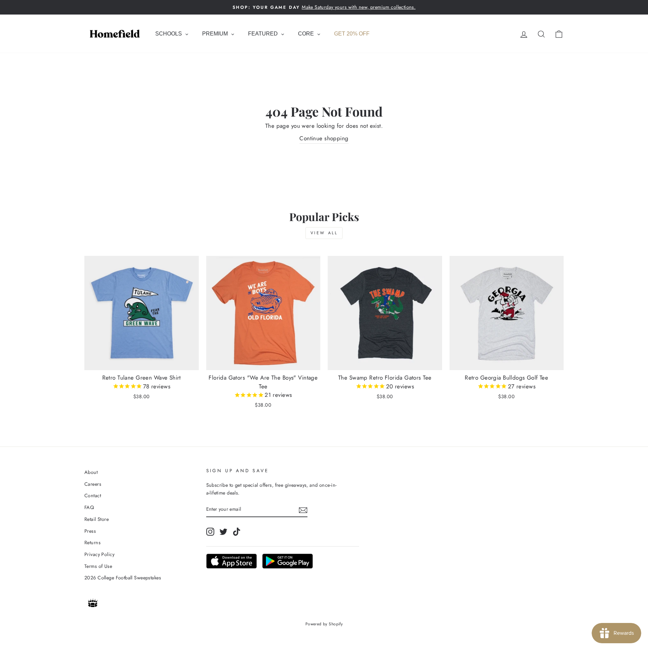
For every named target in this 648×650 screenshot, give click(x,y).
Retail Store (96, 519)
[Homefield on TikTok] (237, 531)
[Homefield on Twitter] (223, 531)
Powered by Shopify (324, 624)
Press (90, 531)
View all (324, 233)
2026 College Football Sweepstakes (122, 577)
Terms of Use (98, 566)
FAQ (89, 507)
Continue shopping (323, 138)
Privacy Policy (99, 554)
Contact (92, 495)
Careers (92, 484)
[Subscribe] (303, 509)
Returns (92, 542)
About (91, 472)
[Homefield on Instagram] (210, 531)
